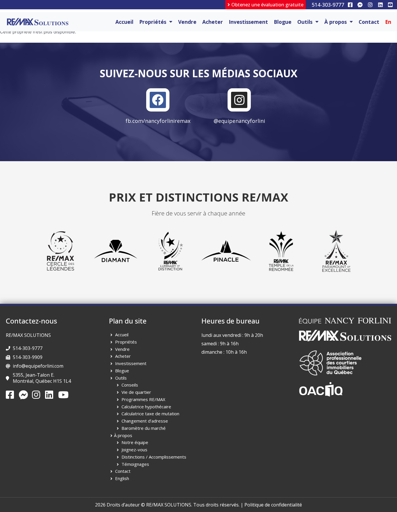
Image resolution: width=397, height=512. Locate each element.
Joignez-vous (134, 449)
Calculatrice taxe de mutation (150, 413)
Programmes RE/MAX (143, 399)
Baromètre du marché (143, 428)
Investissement (248, 21)
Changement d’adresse (144, 421)
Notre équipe (134, 442)
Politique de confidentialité (273, 505)
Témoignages (135, 464)
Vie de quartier (136, 392)
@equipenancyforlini (239, 120)
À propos (335, 21)
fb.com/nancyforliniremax (158, 120)
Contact (369, 21)
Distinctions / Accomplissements (153, 457)
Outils (304, 21)
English (122, 478)
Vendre (187, 21)
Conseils (129, 385)
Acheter (212, 21)
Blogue (283, 21)
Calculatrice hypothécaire (146, 406)
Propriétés (152, 21)
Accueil (124, 21)
